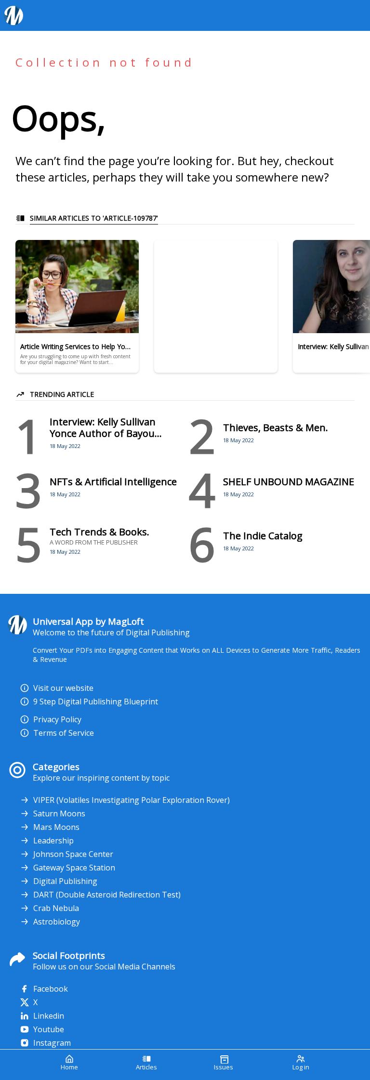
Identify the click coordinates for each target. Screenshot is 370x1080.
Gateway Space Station (74, 867)
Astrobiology (56, 921)
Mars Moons (56, 827)
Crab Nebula (56, 908)
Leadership (53, 840)
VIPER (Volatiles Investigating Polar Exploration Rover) (131, 800)
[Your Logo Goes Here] (181, 15)
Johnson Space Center (73, 854)
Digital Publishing (65, 881)
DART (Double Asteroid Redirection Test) (107, 894)
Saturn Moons (59, 813)
